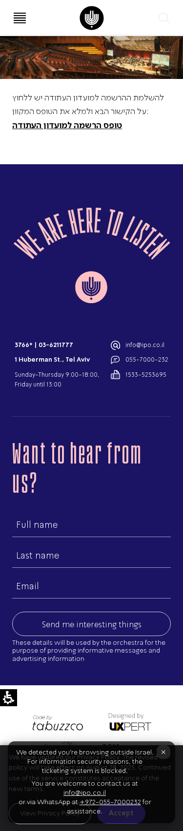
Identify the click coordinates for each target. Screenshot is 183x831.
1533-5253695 (145, 374)
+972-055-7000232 (110, 802)
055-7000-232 (146, 359)
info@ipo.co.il (144, 344)
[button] (163, 18)
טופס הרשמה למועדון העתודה (67, 125)
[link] (91, 18)
